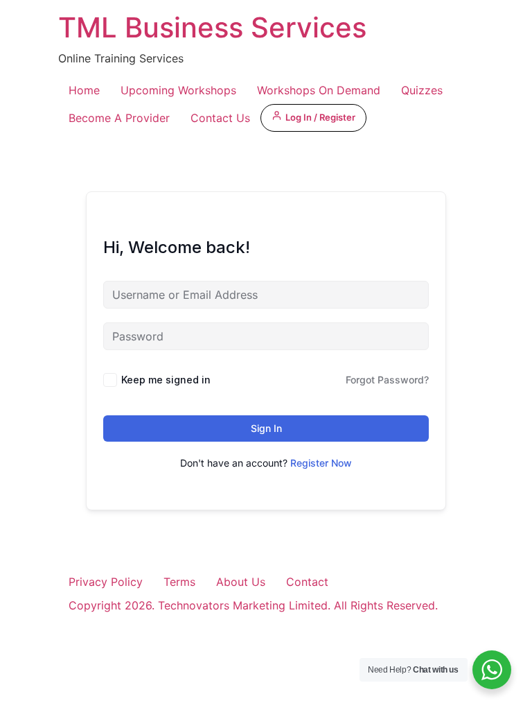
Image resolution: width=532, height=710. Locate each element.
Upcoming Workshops (178, 90)
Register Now (321, 463)
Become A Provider (119, 118)
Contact (307, 582)
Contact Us (220, 118)
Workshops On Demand (318, 90)
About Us (240, 582)
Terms (179, 582)
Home (84, 90)
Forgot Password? (387, 380)
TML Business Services (212, 27)
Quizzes (422, 90)
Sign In (266, 428)
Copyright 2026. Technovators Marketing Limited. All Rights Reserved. (253, 605)
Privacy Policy (106, 582)
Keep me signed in (166, 380)
